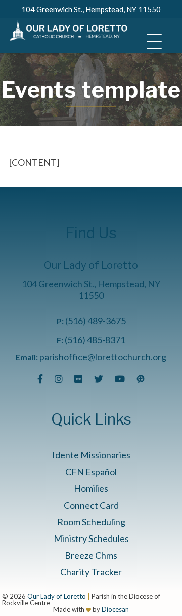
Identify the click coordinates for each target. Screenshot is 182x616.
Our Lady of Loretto (56, 596)
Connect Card (91, 505)
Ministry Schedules (91, 538)
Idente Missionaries (91, 454)
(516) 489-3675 (95, 320)
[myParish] (140, 378)
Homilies (91, 488)
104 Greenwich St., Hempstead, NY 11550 (91, 9)
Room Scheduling (91, 521)
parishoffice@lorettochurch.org (102, 356)
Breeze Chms (91, 555)
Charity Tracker (91, 572)
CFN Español (91, 471)
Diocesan (115, 609)
